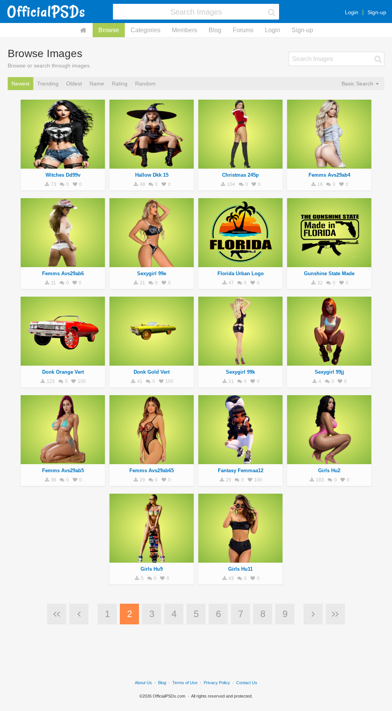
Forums (243, 30)
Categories (145, 30)
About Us (143, 682)
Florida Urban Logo (240, 273)
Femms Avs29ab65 (151, 470)
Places (329, 263)
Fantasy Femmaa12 (240, 470)
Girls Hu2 (329, 470)
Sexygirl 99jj (329, 372)
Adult (329, 164)
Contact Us (246, 682)
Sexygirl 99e (151, 273)
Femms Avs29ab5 (63, 470)
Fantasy (240, 460)
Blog (215, 30)
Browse (108, 30)
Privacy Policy (217, 682)
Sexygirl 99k (240, 372)
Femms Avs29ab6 (63, 273)
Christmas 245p (240, 175)
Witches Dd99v (63, 175)
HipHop (241, 263)
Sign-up (377, 12)
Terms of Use (185, 682)
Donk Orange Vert (63, 372)
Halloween (62, 164)
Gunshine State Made (329, 273)
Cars (63, 361)
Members (184, 30)
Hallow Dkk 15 (151, 175)
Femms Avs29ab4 (329, 175)
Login (351, 12)
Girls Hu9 (151, 569)
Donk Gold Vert (152, 372)
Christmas (240, 164)
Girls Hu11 (240, 569)
